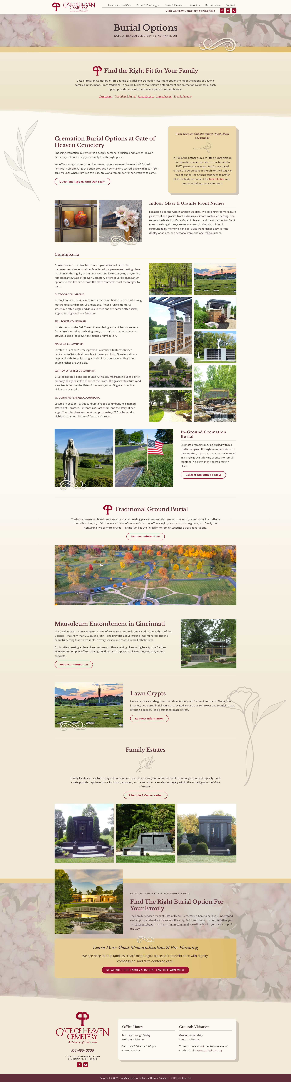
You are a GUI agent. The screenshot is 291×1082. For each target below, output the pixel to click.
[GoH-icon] (82, 1013)
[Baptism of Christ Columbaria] (215, 299)
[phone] (234, 10)
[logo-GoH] (73, 2)
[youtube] (228, 10)
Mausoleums (146, 96)
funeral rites (216, 179)
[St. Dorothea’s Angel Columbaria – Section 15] (215, 333)
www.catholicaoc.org (209, 1050)
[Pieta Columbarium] (170, 265)
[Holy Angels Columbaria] (170, 392)
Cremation (105, 96)
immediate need (179, 924)
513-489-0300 (82, 1050)
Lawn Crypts (164, 96)
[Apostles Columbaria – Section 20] (215, 367)
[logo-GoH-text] (82, 1029)
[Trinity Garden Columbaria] (170, 358)
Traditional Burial (125, 96)
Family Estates (183, 96)
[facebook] (222, 10)
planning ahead (144, 924)
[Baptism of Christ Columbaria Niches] (170, 299)
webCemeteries (128, 1078)
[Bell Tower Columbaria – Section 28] (215, 265)
